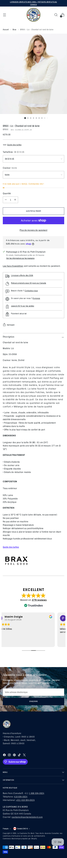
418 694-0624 (20, 796)
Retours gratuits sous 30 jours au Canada (28, 283)
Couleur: (10, 167)
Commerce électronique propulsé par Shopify (20, 838)
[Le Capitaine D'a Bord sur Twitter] (24, 755)
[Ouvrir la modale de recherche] (56, 15)
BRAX (5, 129)
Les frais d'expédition (13, 266)
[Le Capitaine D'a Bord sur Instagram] (10, 755)
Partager (10, 325)
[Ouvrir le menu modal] (4, 15)
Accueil (6, 29)
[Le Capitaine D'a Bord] (33, 15)
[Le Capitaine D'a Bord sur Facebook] (5, 755)
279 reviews (39, 600)
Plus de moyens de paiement (33, 230)
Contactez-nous (31, 290)
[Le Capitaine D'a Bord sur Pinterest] (15, 755)
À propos (36, 298)
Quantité (7, 193)
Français (6, 828)
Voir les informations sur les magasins (20, 258)
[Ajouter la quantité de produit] (15, 200)
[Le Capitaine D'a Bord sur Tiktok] (20, 755)
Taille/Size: (13, 152)
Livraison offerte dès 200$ (22, 275)
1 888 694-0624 (36, 793)
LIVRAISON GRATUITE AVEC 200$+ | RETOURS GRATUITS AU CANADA (33, 3)
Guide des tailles (14, 144)
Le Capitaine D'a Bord (25, 833)
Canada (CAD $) (22, 828)
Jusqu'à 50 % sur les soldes (22, 306)
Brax (15, 29)
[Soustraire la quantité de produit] (6, 200)
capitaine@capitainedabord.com (27, 817)
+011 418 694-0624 (25, 800)
